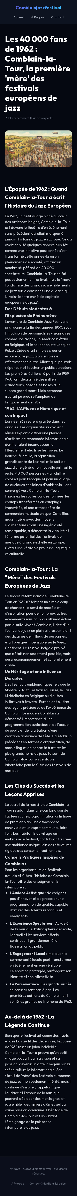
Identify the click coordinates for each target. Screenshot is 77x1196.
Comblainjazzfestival (38, 7)
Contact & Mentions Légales (47, 1183)
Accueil (18, 17)
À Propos (38, 17)
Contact (57, 17)
